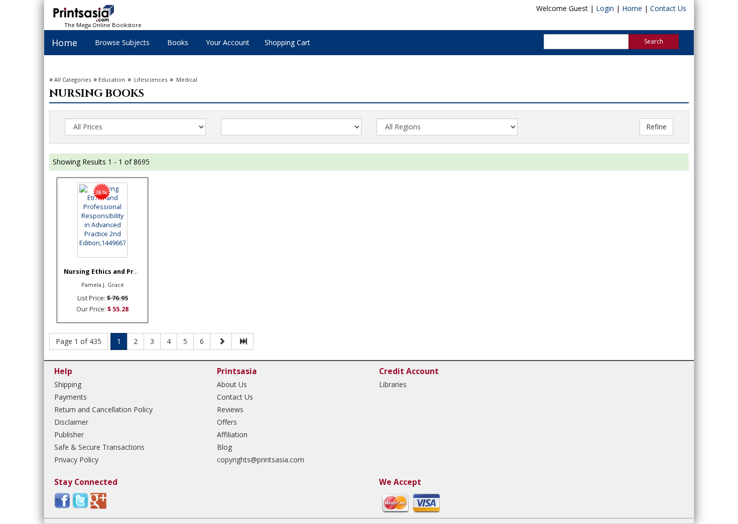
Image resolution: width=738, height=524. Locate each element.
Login (605, 8)
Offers (227, 422)
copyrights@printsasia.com (260, 459)
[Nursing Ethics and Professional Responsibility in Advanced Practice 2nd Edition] (102, 220)
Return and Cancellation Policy (103, 409)
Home (632, 8)
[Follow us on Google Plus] (98, 500)
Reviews (230, 409)
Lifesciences (150, 79)
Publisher (69, 434)
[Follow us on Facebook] (62, 500)
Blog (224, 447)
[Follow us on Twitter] (80, 500)
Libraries (393, 384)
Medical (186, 79)
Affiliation (232, 434)
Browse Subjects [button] (122, 42)
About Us (232, 384)
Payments (70, 397)
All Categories (72, 79)
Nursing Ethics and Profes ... (110, 271)
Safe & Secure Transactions (99, 447)
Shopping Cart (287, 42)
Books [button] (177, 42)
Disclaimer (71, 422)
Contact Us (668, 8)
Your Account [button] (228, 42)
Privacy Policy (76, 459)
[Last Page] (242, 341)
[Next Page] (221, 341)
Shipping (67, 384)
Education (111, 79)
